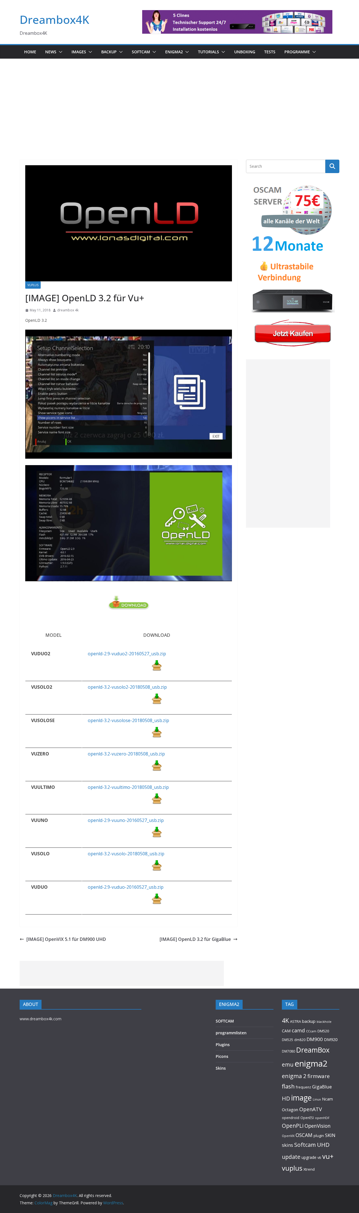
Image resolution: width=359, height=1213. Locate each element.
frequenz (303, 1087)
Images (79, 51)
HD (286, 1098)
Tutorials (208, 51)
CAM (286, 1030)
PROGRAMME (297, 51)
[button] (59, 52)
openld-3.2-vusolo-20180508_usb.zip (126, 854)
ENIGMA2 (174, 51)
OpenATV (310, 1109)
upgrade (309, 1157)
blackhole (324, 1021)
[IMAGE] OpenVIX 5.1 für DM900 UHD (66, 939)
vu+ (327, 1156)
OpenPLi (292, 1125)
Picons (222, 1056)
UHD (323, 1144)
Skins (221, 1068)
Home (30, 51)
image (301, 1098)
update (291, 1157)
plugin (319, 1135)
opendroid (290, 1117)
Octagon (290, 1109)
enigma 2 (294, 1076)
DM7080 (288, 1051)
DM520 (323, 1030)
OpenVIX (288, 1136)
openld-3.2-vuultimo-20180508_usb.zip (128, 787)
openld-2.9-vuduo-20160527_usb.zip (126, 887)
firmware (318, 1075)
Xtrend (309, 1169)
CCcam (311, 1031)
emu (287, 1064)
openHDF (322, 1118)
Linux (317, 1099)
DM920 (330, 1039)
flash (288, 1086)
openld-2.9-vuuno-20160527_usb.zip (126, 820)
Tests (269, 51)
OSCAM (304, 1135)
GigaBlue (322, 1087)
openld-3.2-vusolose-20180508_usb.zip (128, 720)
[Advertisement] (179, 100)
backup (309, 1021)
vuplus (292, 1168)
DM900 (315, 1039)
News (50, 51)
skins (287, 1145)
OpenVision (318, 1125)
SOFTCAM (141, 51)
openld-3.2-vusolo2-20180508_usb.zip (127, 687)
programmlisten (231, 1032)
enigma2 (311, 1063)
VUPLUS (32, 285)
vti (319, 1157)
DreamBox (313, 1050)
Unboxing (244, 51)
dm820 (299, 1039)
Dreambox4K (54, 19)
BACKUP (109, 51)
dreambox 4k (68, 310)
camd (298, 1030)
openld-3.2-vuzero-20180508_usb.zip (126, 754)
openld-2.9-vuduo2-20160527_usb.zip (127, 654)
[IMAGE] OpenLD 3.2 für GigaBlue (195, 939)
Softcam (305, 1144)
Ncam (327, 1099)
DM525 (287, 1039)
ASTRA (295, 1021)
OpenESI (307, 1117)
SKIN (330, 1135)
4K (285, 1020)
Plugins (223, 1044)
